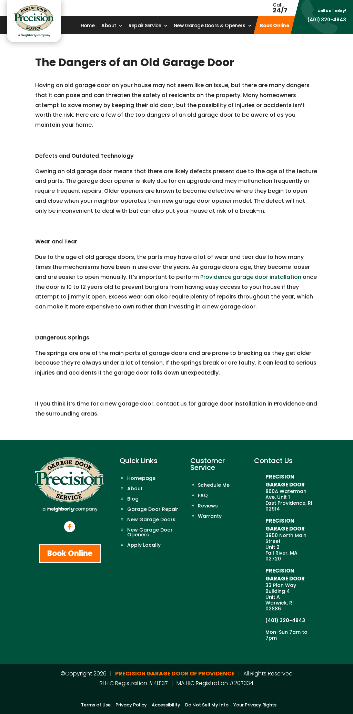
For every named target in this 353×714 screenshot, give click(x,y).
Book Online (274, 26)
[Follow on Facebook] (69, 526)
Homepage (141, 479)
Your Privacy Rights (254, 705)
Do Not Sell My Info (207, 705)
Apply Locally (144, 545)
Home (88, 26)
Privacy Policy (131, 705)
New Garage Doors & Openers (209, 26)
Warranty (210, 516)
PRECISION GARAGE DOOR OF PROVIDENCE (175, 674)
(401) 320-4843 (326, 19)
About (108, 26)
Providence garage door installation (250, 277)
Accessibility (166, 705)
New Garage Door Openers (150, 532)
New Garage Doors (151, 520)
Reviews (208, 506)
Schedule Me (214, 486)
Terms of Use (96, 705)
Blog (133, 499)
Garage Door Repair (152, 510)
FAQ (203, 496)
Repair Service (145, 26)
